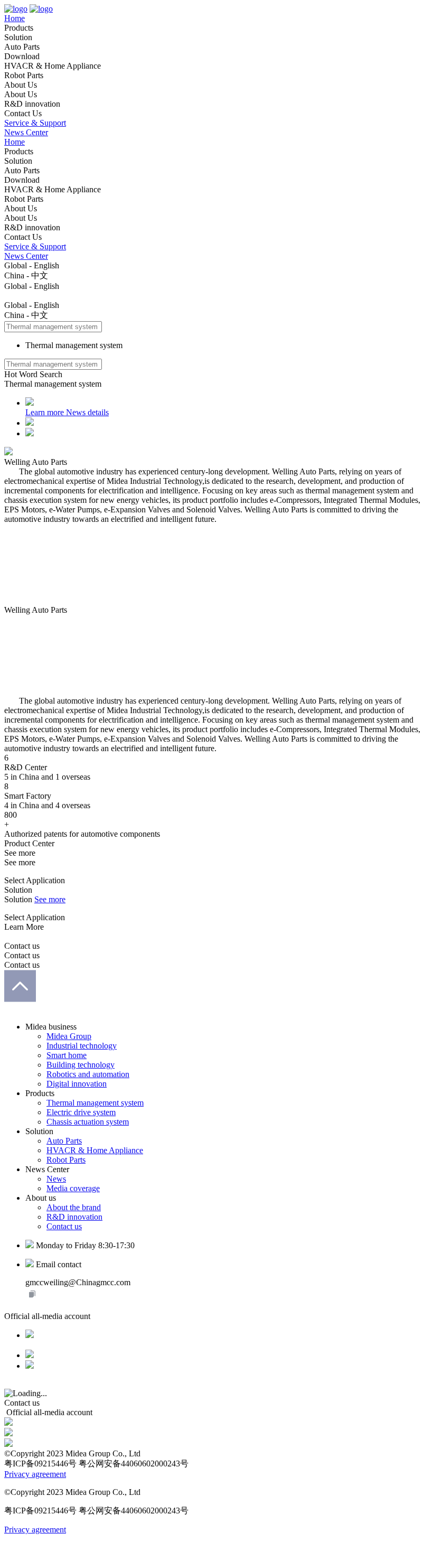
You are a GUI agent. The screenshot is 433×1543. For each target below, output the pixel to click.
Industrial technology (81, 1045)
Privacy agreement (35, 1474)
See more (49, 899)
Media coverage (73, 1188)
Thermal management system (95, 1102)
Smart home (66, 1055)
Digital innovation (76, 1083)
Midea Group (68, 1036)
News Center (26, 132)
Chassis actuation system (87, 1121)
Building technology (80, 1064)
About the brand (73, 1207)
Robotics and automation (87, 1074)
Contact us (64, 1226)
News (56, 1178)
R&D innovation (74, 1216)
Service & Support (35, 122)
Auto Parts (64, 1140)
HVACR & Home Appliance (94, 1150)
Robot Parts (66, 1159)
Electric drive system (81, 1112)
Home (14, 18)
